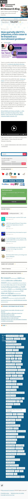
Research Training (10, 456)
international (15, 387)
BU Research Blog (10, 9)
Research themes (21, 454)
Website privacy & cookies (17, 493)
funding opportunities (11, 287)
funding (3, 287)
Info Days (20, 384)
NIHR (14, 291)
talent (20, 144)
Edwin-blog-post (11, 284)
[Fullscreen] (25, 134)
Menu (5, 2)
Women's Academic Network (12, 476)
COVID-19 (15, 350)
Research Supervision (11, 454)
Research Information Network (13, 306)
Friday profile (19, 364)
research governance (10, 442)
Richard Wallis (8, 42)
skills (17, 144)
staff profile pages (10, 462)
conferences (9, 350)
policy (14, 414)
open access (17, 291)
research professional (19, 298)
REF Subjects (9, 428)
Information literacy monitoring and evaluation (11, 316)
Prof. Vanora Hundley (17, 293)
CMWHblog (3, 280)
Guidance (8, 375)
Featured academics (16, 361)
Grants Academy (20, 372)
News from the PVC (10, 401)
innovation (13, 289)
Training (17, 471)
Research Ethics (20, 436)
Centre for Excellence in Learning (13, 344)
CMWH (23, 278)
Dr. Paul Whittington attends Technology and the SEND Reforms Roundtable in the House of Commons (16, 240)
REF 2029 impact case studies (13, 425)
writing (22, 476)
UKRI (4, 325)
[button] (14, 128)
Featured (8, 361)
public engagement (13, 295)
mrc (23, 398)
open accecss (9, 404)
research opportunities (11, 451)
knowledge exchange (21, 289)
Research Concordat (10, 436)
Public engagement (10, 419)
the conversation (10, 471)
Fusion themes (21, 370)
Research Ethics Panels (11, 439)
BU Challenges (9, 338)
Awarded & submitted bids (12, 335)
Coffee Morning (20, 347)
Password (14, 161)
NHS (18, 401)
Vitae (15, 473)
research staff (21, 451)
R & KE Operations (10, 422)
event (20, 284)
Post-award (20, 414)
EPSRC (8, 358)
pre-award (20, 417)
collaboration (9, 280)
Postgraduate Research (11, 417)
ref (1, 298)
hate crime (14, 375)
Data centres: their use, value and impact (9, 318)
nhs (12, 291)
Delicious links (19, 352)
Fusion (19, 287)
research (5, 298)
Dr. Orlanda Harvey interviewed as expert (16, 232)
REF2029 (16, 428)
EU (18, 284)
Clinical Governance (10, 347)
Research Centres (21, 431)
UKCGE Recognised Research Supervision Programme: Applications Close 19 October (16, 225)
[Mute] (23, 134)
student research (20, 468)
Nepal (9, 291)
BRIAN (21, 335)
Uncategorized (4, 146)
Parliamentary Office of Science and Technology (14, 410)
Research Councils (11, 298)
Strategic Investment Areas (12, 465)
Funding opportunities (11, 367)
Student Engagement (10, 468)
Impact (14, 381)
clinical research (14, 278)
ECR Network (18, 355)
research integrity (20, 445)
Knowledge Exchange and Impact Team (15, 392)
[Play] (2, 134)
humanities (8, 381)
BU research (6, 278)
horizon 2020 (3, 289)
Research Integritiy (10, 445)
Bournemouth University (8, 6)
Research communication (11, 434)
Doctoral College (10, 355)
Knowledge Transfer (10, 395)
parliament (8, 406)
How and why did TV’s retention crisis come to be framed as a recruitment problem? (14, 35)
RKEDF (12, 300)
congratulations (15, 282)
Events (24, 284)
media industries (12, 144)
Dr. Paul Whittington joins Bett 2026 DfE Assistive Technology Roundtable (16, 248)
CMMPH (19, 278)
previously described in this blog (16, 64)
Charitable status (5, 493)
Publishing (18, 419)
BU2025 (23, 338)
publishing (23, 295)
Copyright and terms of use (7, 495)
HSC (7, 289)
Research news (19, 448)
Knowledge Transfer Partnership (13, 398)
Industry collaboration (11, 384)
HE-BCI (20, 375)
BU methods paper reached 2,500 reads (16, 217)
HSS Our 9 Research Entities (16, 378)
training (25, 300)
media (2, 291)
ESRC (16, 284)
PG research (9, 414)
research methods (10, 448)
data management (10, 352)
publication (4, 295)
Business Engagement (11, 341)
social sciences (18, 300)
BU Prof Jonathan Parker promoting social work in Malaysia (16, 255)
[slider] (13, 134)
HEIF (7, 378)
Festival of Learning (10, 364)
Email (3, 196)
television (24, 144)
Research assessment (11, 431)
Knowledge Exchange (11, 389)
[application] (14, 128)
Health (23, 287)
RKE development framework (12, 459)
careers (6, 144)
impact (10, 289)
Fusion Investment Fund (11, 370)
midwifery (5, 291)
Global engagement (10, 372)
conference (9, 282)
